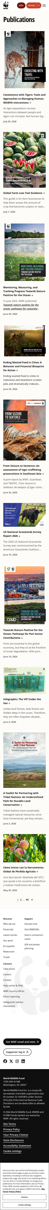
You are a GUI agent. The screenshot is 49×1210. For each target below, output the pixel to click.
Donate (31, 5)
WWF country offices (13, 991)
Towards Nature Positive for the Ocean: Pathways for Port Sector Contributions (23, 634)
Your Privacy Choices (15, 1134)
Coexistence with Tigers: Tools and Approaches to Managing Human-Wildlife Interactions (24, 98)
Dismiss (24, 1197)
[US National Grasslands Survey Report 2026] (24, 515)
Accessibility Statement (17, 1145)
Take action (9, 968)
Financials (8, 929)
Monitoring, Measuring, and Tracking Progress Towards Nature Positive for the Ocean (24, 291)
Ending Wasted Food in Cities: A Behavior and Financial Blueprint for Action (23, 366)
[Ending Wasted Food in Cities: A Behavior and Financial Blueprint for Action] (24, 340)
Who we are (9, 923)
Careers (7, 974)
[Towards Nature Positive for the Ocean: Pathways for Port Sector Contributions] (24, 595)
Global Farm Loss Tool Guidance (22, 193)
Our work (8, 940)
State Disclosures (13, 1140)
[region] (24, 1186)
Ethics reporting (11, 996)
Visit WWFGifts (31, 929)
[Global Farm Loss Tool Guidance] (24, 160)
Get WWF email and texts (20, 1041)
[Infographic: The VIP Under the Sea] (24, 680)
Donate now (30, 923)
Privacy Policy (11, 1129)
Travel (6, 957)
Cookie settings (12, 1151)
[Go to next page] (32, 900)
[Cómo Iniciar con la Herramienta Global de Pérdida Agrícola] (24, 848)
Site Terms (9, 1123)
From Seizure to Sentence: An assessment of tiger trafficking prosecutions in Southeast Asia (22, 469)
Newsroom (9, 951)
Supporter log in (15, 1052)
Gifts (21, 5)
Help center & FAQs (13, 985)
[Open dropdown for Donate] (39, 5)
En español (9, 946)
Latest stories (10, 935)
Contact (7, 979)
